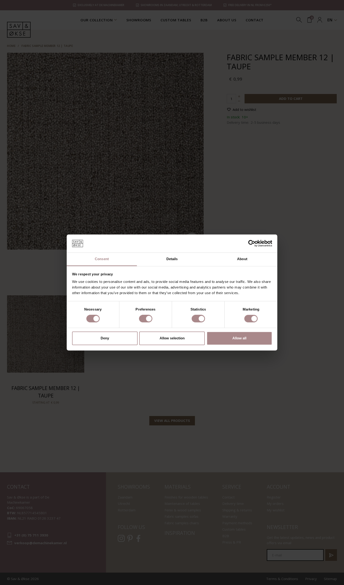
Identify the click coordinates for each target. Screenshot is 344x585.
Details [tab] (172, 259)
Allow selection (172, 338)
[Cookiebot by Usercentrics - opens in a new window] (251, 243)
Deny (105, 338)
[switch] (145, 318)
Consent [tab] (102, 259)
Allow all (239, 338)
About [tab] (242, 259)
